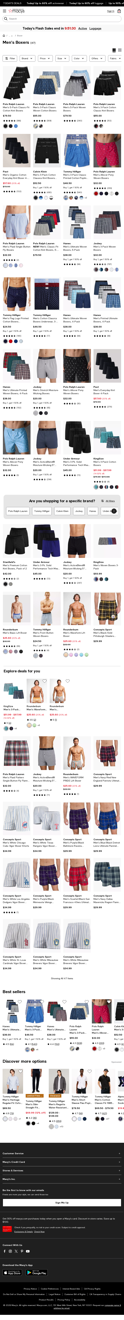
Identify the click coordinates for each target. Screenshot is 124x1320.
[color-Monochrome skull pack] (101, 579)
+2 (86, 198)
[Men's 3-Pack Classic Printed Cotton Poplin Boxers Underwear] (77, 151)
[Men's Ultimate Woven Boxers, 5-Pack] (77, 222)
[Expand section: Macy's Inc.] (62, 1179)
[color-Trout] (71, 198)
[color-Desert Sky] (28, 1123)
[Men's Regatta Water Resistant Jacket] (59, 1081)
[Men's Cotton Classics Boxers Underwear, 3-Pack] (47, 294)
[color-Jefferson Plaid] (11, 265)
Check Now (39, 1232)
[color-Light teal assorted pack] (96, 487)
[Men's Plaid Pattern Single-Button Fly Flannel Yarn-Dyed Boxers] (17, 753)
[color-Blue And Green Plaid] (101, 270)
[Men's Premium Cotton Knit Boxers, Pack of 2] (17, 541)
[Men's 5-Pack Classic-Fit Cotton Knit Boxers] (17, 83)
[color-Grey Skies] (51, 1127)
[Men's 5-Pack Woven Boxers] (77, 83)
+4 (37, 1049)
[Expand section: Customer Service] (62, 1153)
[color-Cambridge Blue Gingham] (36, 656)
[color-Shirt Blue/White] (5, 1119)
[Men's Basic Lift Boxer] (17, 609)
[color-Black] (36, 198)
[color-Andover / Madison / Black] (101, 126)
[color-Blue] (16, 126)
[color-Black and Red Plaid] (106, 270)
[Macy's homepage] (4, 36)
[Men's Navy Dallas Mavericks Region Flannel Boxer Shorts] (107, 875)
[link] (17, 116)
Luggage (95, 28)
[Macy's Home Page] (16, 11)
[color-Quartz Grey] (36, 413)
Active (82, 28)
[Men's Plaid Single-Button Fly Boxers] (17, 222)
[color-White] (46, 198)
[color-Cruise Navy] (101, 193)
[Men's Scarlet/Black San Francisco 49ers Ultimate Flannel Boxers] (77, 875)
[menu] (4, 11)
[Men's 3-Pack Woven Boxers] (107, 222)
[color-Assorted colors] (106, 487)
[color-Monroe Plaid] (16, 265)
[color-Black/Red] (117, 193)
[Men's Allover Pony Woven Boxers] (107, 151)
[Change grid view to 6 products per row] (119, 50)
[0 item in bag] (119, 11)
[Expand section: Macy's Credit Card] (62, 1162)
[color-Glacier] (66, 198)
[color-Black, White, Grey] (51, 198)
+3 (16, 728)
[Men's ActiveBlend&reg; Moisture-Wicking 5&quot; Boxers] (47, 438)
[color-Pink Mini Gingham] (21, 265)
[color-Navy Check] (16, 341)
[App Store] (12, 1272)
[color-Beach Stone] (112, 193)
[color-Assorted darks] (117, 487)
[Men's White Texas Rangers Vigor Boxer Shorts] (47, 818)
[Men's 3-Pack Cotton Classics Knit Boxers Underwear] (47, 151)
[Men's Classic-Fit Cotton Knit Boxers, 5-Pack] (47, 222)
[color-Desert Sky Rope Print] (41, 656)
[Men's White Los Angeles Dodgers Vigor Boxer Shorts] (17, 875)
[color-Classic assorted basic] (101, 487)
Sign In (110, 11)
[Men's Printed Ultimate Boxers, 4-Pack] (107, 294)
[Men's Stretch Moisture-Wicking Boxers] (47, 366)
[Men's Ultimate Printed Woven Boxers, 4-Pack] (17, 366)
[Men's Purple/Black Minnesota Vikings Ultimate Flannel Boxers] (47, 875)
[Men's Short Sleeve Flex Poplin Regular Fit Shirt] (82, 1081)
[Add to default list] (44, 681)
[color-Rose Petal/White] (10, 1119)
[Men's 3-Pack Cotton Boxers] (107, 438)
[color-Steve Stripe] (5, 265)
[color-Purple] (76, 655)
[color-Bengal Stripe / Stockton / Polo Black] (41, 126)
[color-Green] (86, 655)
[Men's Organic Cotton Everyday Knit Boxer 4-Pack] (17, 151)
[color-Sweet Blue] (79, 1119)
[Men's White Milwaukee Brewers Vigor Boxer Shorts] (47, 936)
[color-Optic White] (74, 1119)
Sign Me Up (62, 1202)
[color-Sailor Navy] (5, 341)
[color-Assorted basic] (112, 487)
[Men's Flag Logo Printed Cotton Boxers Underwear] (17, 294)
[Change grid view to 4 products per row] (114, 50)
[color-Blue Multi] (41, 198)
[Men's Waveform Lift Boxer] (77, 609)
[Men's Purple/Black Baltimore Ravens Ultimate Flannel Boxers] (77, 818)
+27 (107, 1119)
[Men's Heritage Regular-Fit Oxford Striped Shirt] (13, 1081)
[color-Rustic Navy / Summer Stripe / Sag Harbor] (36, 126)
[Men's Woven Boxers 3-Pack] (107, 541)
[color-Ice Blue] (21, 341)
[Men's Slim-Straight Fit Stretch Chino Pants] (36, 1081)
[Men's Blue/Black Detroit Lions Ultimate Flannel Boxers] (107, 818)
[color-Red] (96, 193)
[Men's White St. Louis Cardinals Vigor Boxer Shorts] (17, 936)
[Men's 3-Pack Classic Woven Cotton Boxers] (47, 83)
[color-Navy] (106, 193)
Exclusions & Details (23, 1232)
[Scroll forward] (114, 511)
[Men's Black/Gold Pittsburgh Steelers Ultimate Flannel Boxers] (107, 609)
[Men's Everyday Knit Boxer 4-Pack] (107, 366)
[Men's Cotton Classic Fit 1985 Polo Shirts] (105, 1081)
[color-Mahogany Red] (11, 341)
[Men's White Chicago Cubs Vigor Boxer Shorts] (17, 818)
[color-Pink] (71, 655)
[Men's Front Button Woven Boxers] (47, 609)
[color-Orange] (66, 655)
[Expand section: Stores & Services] (62, 1170)
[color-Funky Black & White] (46, 413)
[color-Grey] (11, 126)
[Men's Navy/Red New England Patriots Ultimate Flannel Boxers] (107, 753)
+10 (61, 1126)
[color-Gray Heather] (11, 584)
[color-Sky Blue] (56, 1127)
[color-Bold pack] (120, 1119)
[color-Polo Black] (5, 126)
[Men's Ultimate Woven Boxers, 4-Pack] (77, 294)
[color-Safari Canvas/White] (15, 1119)
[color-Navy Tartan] (96, 270)
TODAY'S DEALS (12, 3)
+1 (20, 1119)
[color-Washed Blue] (81, 198)
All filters (110, 501)
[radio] (5, 126)
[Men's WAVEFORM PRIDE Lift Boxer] (60, 690)
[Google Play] (37, 1272)
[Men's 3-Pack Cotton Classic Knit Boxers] (107, 83)
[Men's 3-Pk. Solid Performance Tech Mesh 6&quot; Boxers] (77, 438)
